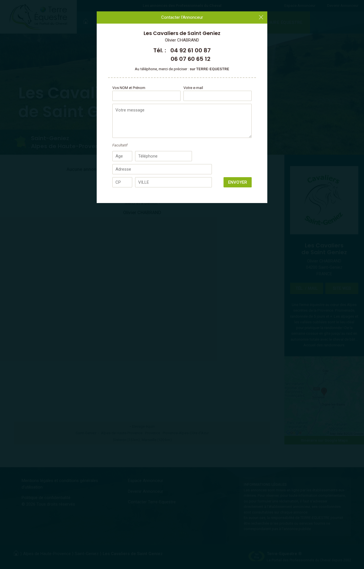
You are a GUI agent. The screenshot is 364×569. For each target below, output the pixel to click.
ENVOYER (237, 182)
